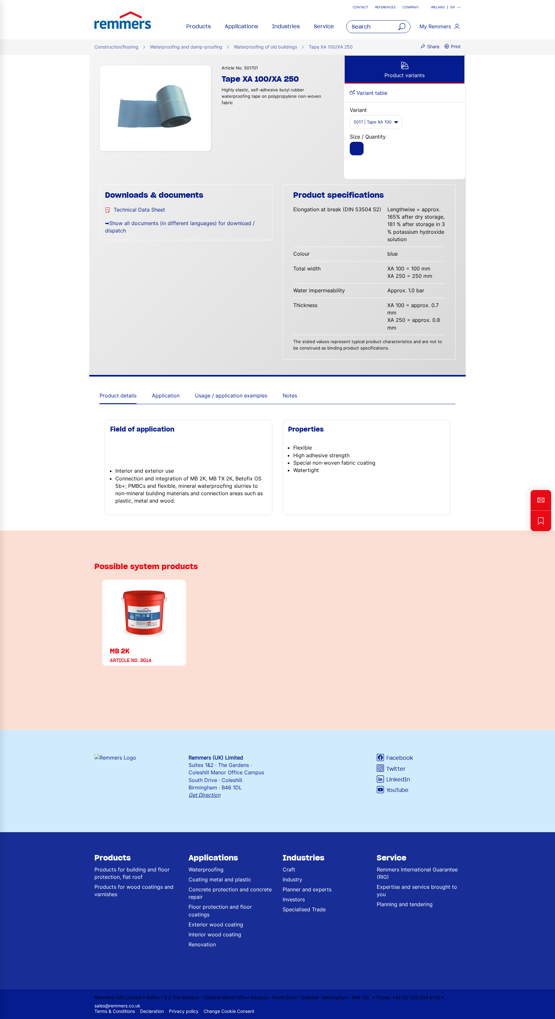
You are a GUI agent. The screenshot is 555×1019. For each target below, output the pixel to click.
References (385, 7)
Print (456, 46)
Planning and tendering (405, 904)
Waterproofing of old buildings (265, 47)
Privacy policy (183, 1011)
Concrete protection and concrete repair (230, 893)
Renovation (202, 944)
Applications (241, 26)
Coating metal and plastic (220, 879)
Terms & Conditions (114, 1011)
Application (166, 395)
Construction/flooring (116, 47)
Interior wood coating (215, 934)
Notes (290, 395)
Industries (286, 26)
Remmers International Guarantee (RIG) (417, 873)
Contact (360, 7)
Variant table (371, 93)
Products (198, 26)
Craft (289, 869)
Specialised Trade (304, 909)
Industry (292, 879)
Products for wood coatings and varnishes (133, 890)
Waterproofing (206, 869)
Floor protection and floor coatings (220, 910)
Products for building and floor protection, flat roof (132, 873)
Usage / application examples (231, 395)
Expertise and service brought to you (417, 890)
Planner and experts (307, 889)
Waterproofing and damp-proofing (186, 47)
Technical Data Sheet (139, 209)
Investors (294, 899)
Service (324, 26)
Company (410, 7)
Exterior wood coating (216, 924)
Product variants (404, 75)
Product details (118, 395)
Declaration (152, 1011)
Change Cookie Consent (229, 1011)
